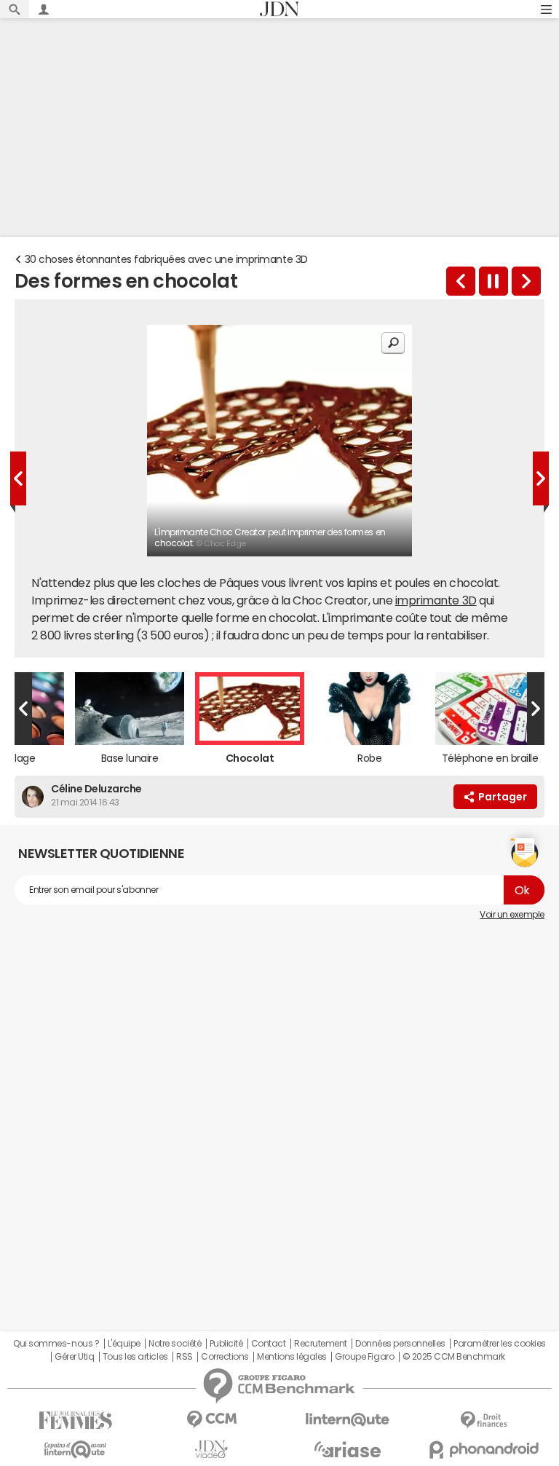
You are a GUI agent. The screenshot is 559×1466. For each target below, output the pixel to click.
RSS (184, 1356)
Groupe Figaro (364, 1356)
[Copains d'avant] (75, 1450)
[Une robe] (526, 281)
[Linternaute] (348, 1420)
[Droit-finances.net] (484, 1420)
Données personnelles (400, 1343)
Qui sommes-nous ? (56, 1343)
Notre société (174, 1343)
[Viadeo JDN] (211, 1450)
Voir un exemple (512, 914)
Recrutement (320, 1343)
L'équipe (124, 1343)
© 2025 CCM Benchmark (454, 1356)
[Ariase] (348, 1449)
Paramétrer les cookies (499, 1343)
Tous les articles (135, 1356)
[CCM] (211, 1420)
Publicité (226, 1343)
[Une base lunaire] (460, 281)
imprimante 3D (436, 600)
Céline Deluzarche (96, 789)
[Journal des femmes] (75, 1420)
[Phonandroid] (484, 1450)
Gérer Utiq (74, 1356)
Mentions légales (291, 1356)
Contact (268, 1343)
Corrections (225, 1356)
